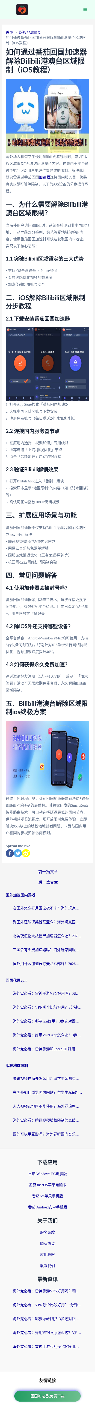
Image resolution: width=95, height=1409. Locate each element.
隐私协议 (47, 1243)
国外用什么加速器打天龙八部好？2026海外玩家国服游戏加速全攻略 (47, 964)
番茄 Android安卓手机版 (47, 1207)
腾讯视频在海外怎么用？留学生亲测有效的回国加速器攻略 (47, 1079)
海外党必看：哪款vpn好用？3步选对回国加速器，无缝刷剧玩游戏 (47, 1021)
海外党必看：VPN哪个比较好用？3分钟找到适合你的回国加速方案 (47, 1007)
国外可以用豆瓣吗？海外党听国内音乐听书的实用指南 (47, 1134)
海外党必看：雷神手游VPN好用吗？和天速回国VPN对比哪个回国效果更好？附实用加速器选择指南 (47, 993)
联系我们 (47, 1266)
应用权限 (47, 1255)
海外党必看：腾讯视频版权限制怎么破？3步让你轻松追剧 (47, 1120)
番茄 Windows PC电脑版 (47, 1174)
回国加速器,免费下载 (47, 1396)
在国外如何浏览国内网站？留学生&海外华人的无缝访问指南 (47, 1092)
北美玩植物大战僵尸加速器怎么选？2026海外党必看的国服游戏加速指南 (47, 936)
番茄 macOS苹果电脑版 (47, 1185)
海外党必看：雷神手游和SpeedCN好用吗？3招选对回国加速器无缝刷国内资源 (47, 1049)
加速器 (44, 177)
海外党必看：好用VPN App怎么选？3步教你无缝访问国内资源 (47, 1035)
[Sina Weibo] (26, 853)
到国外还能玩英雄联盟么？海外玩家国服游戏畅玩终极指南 (47, 922)
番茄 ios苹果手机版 (47, 1196)
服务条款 (47, 1232)
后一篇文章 (48, 882)
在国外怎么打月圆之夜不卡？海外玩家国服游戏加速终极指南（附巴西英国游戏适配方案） (47, 908)
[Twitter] (18, 853)
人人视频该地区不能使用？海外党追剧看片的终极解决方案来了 (47, 1106)
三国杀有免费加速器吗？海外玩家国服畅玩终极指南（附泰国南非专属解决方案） (47, 950)
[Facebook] (10, 853)
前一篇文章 (48, 872)
